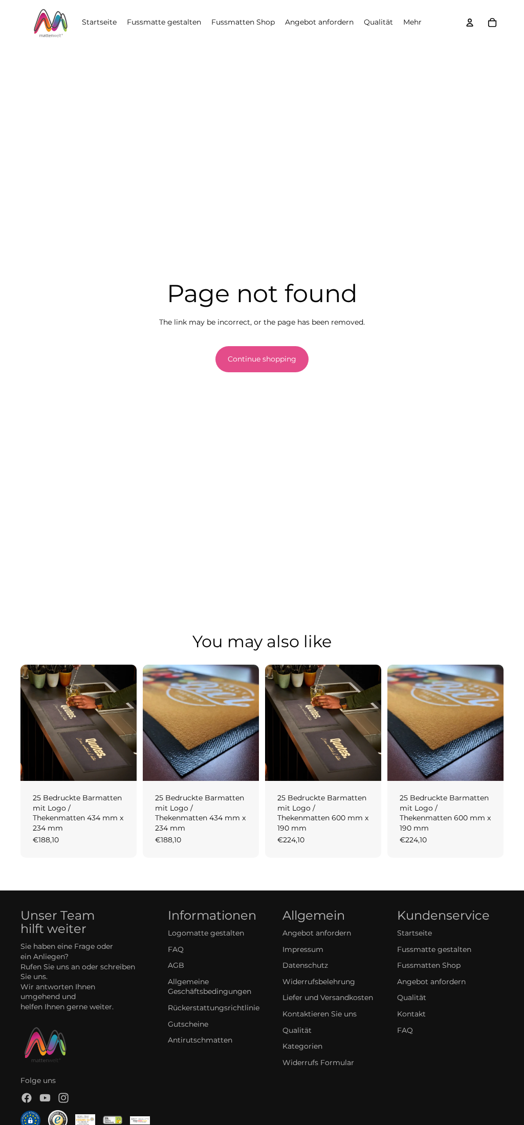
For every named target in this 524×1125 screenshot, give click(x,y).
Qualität (297, 1030)
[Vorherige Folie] (28, 722)
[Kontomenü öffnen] (469, 22)
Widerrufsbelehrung (318, 981)
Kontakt (411, 1013)
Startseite (414, 933)
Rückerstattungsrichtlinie (213, 1007)
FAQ (176, 949)
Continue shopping (262, 359)
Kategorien (302, 1046)
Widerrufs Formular (318, 1062)
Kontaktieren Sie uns (319, 1013)
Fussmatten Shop (429, 965)
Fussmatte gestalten (434, 949)
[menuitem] (412, 22)
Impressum (302, 949)
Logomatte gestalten (206, 933)
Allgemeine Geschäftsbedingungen (209, 986)
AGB (176, 965)
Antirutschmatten (200, 1040)
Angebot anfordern (316, 933)
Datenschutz (305, 965)
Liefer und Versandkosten (327, 997)
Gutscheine (188, 1024)
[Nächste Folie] (129, 722)
